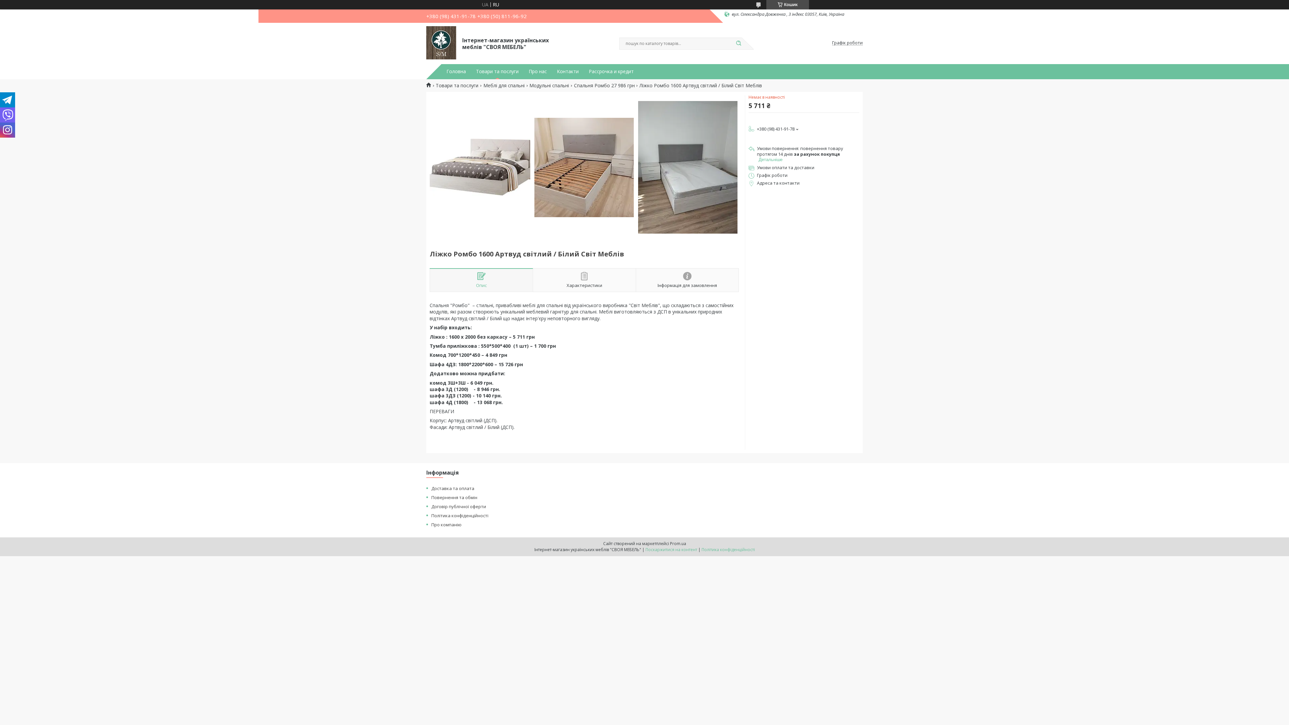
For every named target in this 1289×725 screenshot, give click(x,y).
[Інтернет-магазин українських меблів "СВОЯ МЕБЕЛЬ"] (441, 43)
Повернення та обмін (454, 497)
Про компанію (446, 525)
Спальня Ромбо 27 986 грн (604, 86)
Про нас (538, 71)
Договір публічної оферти (458, 506)
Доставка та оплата (452, 488)
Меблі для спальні (504, 86)
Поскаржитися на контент (671, 549)
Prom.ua (678, 543)
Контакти (568, 71)
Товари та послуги (497, 71)
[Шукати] (738, 44)
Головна (456, 71)
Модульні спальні (549, 86)
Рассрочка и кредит (611, 71)
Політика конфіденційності (459, 516)
